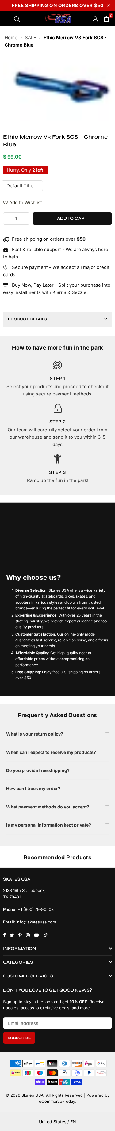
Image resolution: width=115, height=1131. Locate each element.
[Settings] (95, 18)
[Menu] (5, 18)
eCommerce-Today (57, 1101)
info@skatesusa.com (36, 921)
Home (11, 37)
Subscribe (19, 1038)
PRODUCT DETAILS (27, 319)
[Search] (16, 18)
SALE (30, 37)
